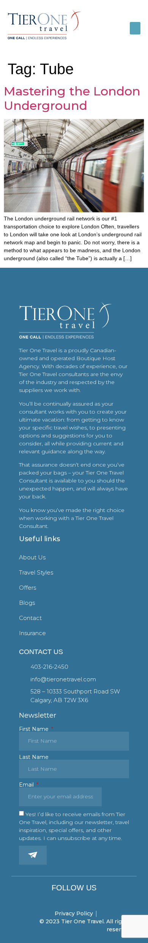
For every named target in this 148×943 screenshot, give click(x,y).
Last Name (34, 757)
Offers (27, 587)
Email (27, 784)
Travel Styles (36, 572)
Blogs (27, 602)
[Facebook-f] (63, 898)
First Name (34, 729)
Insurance (32, 633)
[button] (135, 28)
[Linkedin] (84, 898)
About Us (32, 557)
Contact (30, 617)
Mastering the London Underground (72, 98)
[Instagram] (74, 898)
